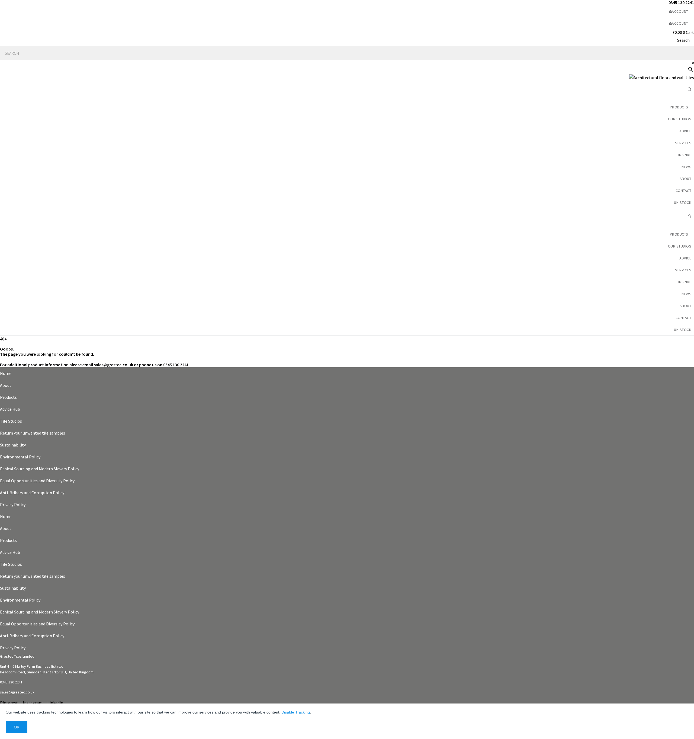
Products (8, 397)
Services (683, 142)
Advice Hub (10, 409)
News (686, 166)
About (5, 385)
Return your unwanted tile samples (32, 433)
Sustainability (13, 445)
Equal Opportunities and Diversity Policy (37, 480)
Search (683, 40)
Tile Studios (11, 421)
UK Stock (682, 202)
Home (5, 373)
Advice (685, 130)
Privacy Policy (12, 504)
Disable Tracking (295, 712)
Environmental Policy (20, 457)
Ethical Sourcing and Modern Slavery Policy (39, 468)
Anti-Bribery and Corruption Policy (32, 492)
